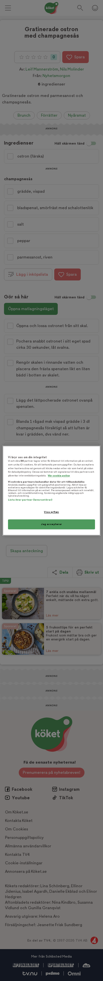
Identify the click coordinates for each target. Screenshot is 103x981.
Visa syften (51, 512)
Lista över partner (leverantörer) (30, 500)
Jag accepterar (51, 524)
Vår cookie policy (59, 475)
